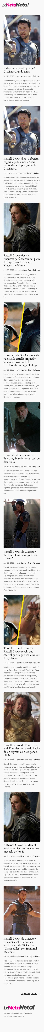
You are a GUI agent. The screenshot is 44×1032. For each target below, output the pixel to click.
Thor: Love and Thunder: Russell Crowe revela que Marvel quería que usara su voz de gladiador (22, 653)
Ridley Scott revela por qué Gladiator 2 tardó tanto (19, 70)
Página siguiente (30, 993)
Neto (23, 76)
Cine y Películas (34, 76)
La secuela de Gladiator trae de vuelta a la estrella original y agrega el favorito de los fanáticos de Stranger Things (21, 360)
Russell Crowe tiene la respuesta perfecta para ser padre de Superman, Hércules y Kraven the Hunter (22, 260)
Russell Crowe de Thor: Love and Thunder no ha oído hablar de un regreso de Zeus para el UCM (22, 750)
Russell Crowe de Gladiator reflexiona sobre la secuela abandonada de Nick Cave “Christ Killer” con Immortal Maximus (20, 945)
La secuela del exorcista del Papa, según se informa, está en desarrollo (22, 459)
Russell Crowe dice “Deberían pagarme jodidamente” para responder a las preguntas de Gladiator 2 (21, 163)
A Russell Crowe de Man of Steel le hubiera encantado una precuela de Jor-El (21, 848)
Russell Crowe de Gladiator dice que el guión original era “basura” (21, 555)
